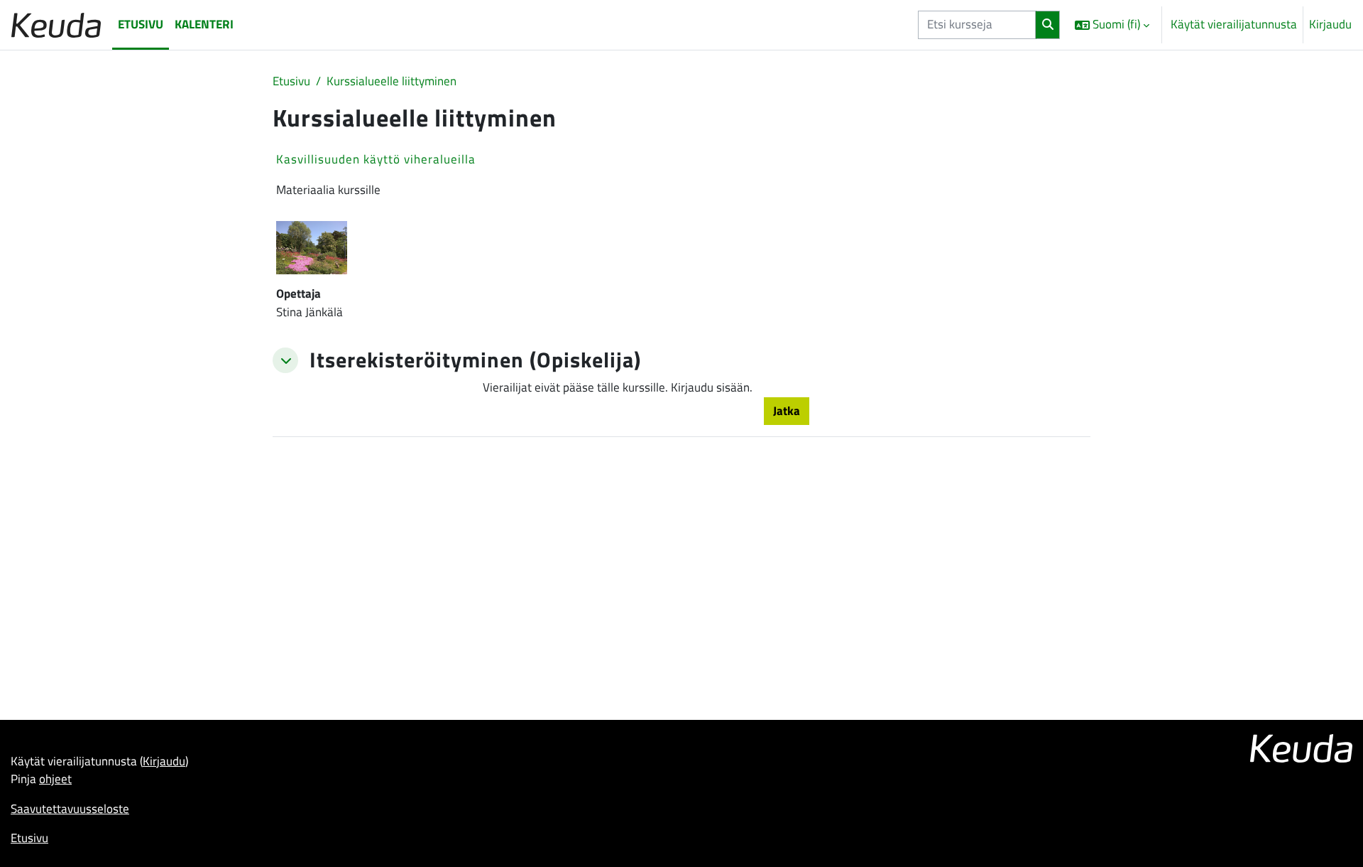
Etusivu (291, 81)
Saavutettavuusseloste (70, 808)
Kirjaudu (1330, 24)
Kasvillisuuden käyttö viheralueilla (376, 159)
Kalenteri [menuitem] (204, 24)
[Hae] (1048, 25)
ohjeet (55, 779)
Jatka (786, 411)
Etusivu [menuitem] (140, 24)
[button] (1112, 25)
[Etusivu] (56, 24)
